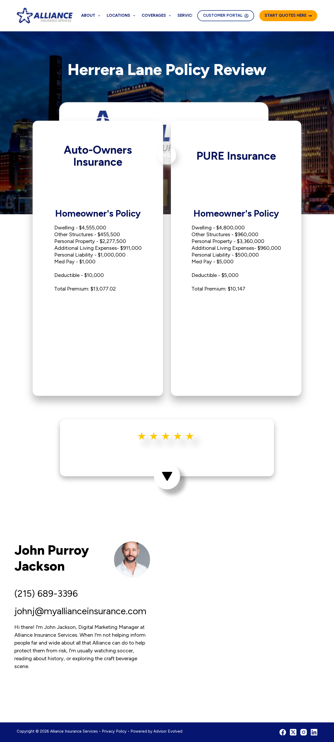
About (88, 15)
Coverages (154, 15)
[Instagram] (303, 732)
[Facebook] (282, 732)
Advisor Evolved (167, 731)
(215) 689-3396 (46, 593)
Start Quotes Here (285, 15)
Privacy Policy (114, 731)
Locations (118, 15)
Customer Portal (222, 15)
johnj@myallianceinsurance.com (80, 611)
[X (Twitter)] (293, 732)
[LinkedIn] (314, 732)
